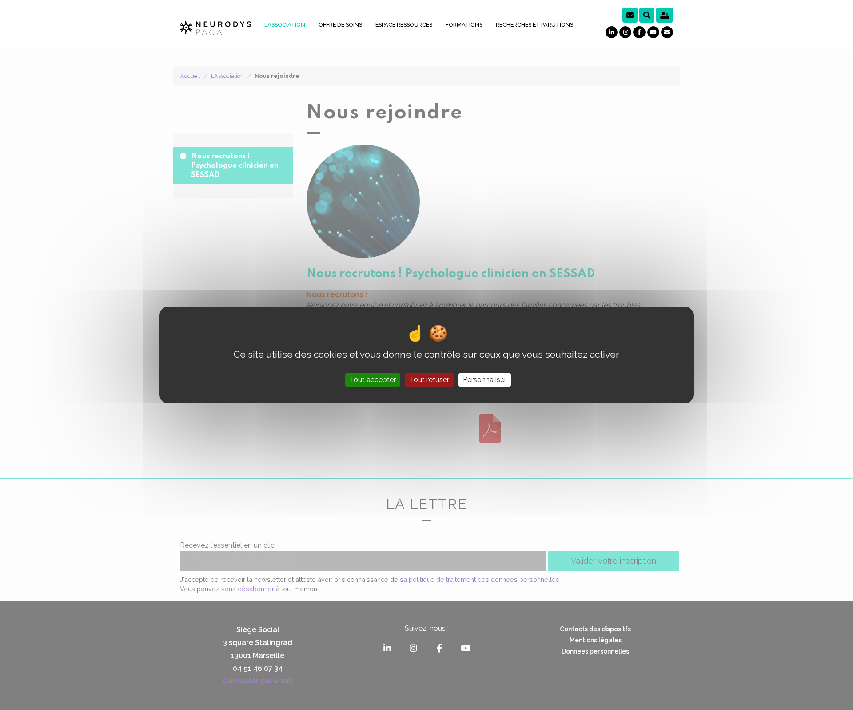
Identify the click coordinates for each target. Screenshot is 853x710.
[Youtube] (653, 32)
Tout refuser (429, 379)
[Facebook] (639, 32)
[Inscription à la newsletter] (630, 15)
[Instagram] (625, 32)
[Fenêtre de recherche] (646, 15)
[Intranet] (664, 15)
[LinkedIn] (612, 32)
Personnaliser (484, 379)
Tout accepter (373, 379)
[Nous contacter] (667, 32)
